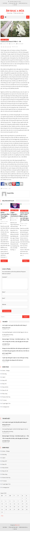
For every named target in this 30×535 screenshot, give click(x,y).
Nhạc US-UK (5, 390)
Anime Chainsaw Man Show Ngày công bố (5, 215)
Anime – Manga (5, 370)
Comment (4, 277)
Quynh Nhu (13, 43)
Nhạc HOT (4, 380)
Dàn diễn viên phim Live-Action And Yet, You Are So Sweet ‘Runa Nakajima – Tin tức (5, 261)
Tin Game (4, 400)
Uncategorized (5, 407)
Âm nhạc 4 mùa (15, 11)
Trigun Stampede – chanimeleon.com (15, 214)
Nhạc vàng (4, 393)
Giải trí (3, 377)
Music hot (17, 525)
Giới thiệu (5, 3)
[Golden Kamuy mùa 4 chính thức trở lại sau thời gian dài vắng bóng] (24, 206)
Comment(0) (20, 43)
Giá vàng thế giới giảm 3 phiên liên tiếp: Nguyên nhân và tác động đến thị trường (15, 333)
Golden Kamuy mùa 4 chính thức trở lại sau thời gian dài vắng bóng (24, 216)
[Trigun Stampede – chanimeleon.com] (15, 205)
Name (4, 292)
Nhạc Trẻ (4, 383)
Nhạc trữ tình (5, 387)
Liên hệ (15, 5)
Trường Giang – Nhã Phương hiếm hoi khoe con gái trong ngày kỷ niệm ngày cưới (26, 261)
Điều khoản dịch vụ (23, 3)
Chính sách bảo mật (13, 3)
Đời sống (4, 374)
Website (4, 304)
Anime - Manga (4, 39)
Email (3, 298)
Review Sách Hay (6, 397)
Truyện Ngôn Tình (6, 403)
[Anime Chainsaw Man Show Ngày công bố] (5, 205)
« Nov (2, 516)
